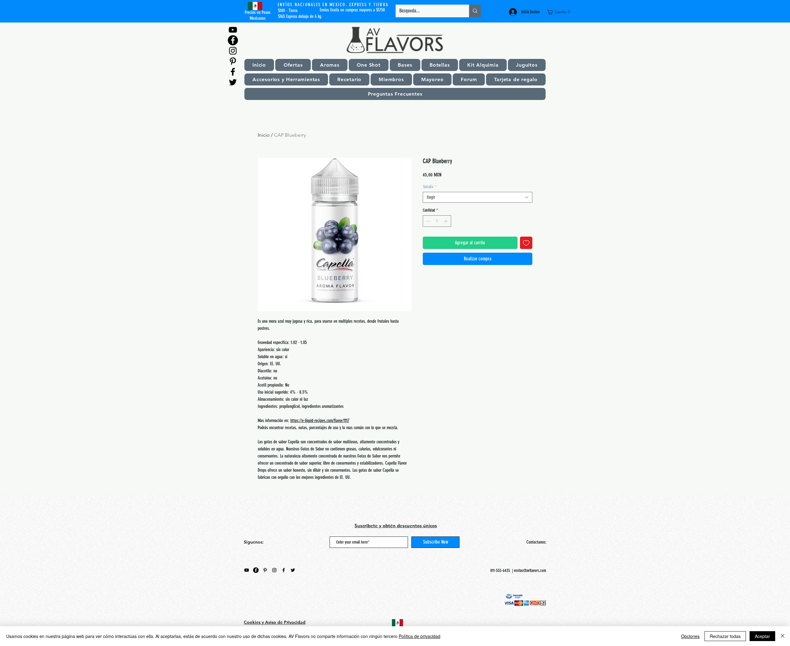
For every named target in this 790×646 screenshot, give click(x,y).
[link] (559, 12)
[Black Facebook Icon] (233, 72)
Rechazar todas (725, 636)
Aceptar (762, 636)
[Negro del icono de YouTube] (233, 30)
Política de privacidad (419, 636)
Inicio (264, 135)
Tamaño (429, 186)
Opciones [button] (690, 636)
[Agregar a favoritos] (526, 243)
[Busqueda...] (475, 11)
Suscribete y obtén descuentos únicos (396, 525)
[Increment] (446, 221)
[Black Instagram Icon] (233, 51)
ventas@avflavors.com (530, 570)
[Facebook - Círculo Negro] (233, 40)
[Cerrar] (782, 636)
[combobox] (477, 197)
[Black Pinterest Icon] (233, 61)
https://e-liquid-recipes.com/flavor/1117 (319, 420)
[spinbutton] (437, 221)
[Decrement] (427, 221)
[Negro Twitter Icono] (233, 82)
